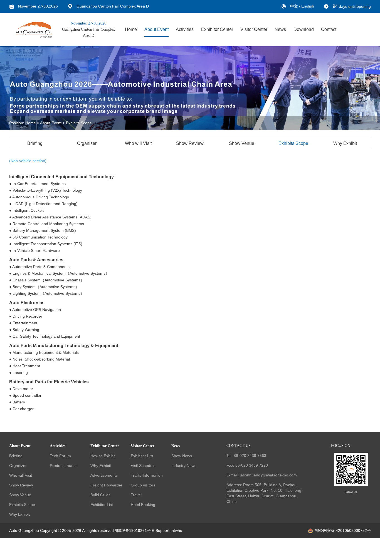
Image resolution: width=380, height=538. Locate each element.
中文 (294, 6)
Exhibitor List (101, 504)
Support (162, 530)
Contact (328, 29)
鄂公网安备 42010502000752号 (343, 530)
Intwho (176, 530)
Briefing (35, 143)
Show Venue (241, 143)
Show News (181, 456)
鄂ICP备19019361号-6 (134, 530)
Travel (136, 495)
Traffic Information (147, 475)
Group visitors (143, 485)
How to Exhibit (102, 456)
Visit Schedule (143, 465)
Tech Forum (60, 456)
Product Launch (64, 465)
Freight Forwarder (106, 485)
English (307, 6)
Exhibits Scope (79, 123)
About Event (156, 29)
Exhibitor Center (217, 29)
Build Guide (100, 495)
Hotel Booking (143, 504)
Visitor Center (253, 29)
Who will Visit (138, 143)
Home (131, 29)
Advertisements (104, 475)
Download (303, 29)
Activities (185, 29)
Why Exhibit (345, 143)
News (280, 29)
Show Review (190, 143)
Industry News (183, 465)
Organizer (87, 143)
